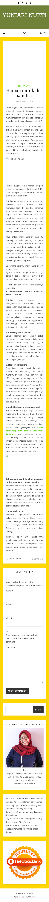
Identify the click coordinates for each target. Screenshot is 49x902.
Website (10, 618)
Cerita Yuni (24, 86)
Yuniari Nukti (25, 15)
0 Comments (37, 558)
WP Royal (31, 897)
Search (38, 709)
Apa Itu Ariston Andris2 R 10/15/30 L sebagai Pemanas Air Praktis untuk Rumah (22, 828)
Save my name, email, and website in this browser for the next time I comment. (23, 638)
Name (9, 590)
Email (9, 604)
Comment (10, 647)
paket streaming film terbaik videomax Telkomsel (24, 430)
